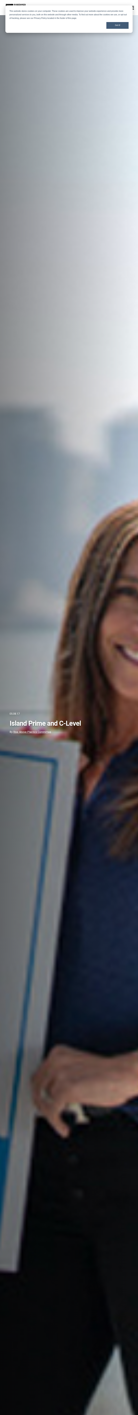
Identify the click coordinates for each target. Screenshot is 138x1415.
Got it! (117, 25)
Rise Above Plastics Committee (32, 732)
